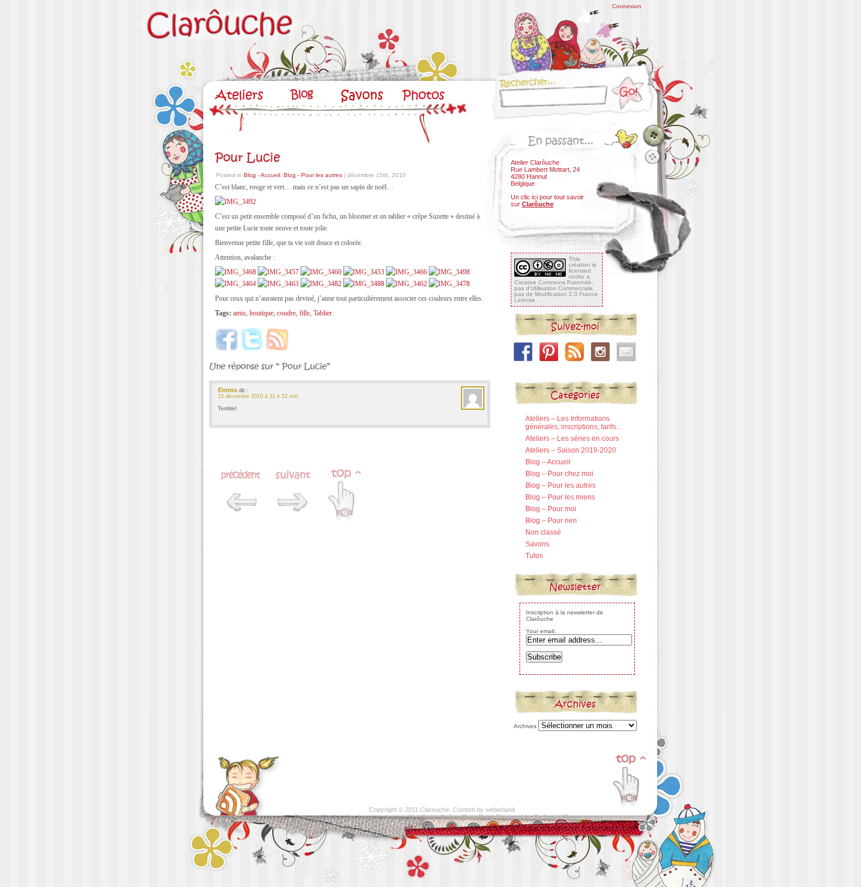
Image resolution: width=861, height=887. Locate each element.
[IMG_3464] (235, 284)
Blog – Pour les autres (560, 485)
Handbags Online (433, 816)
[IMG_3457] (278, 272)
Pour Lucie (247, 157)
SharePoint (477, 816)
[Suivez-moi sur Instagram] (600, 351)
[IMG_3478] (449, 284)
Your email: (541, 631)
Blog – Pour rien (551, 520)
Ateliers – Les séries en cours (572, 438)
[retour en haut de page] (628, 809)
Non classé (543, 532)
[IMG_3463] (278, 284)
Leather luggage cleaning (369, 816)
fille (304, 313)
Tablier (322, 313)
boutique (262, 313)
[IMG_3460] (320, 272)
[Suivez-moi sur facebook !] (523, 351)
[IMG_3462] (406, 284)
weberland (500, 809)
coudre (286, 313)
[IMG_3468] (235, 272)
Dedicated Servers (560, 816)
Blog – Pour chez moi (559, 474)
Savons (537, 544)
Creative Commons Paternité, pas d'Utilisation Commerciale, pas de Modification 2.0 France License (556, 291)
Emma (227, 389)
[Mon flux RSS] (574, 351)
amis (239, 313)
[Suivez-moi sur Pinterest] (548, 351)
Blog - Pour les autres (312, 175)
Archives (525, 726)
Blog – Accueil (547, 462)
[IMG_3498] (449, 272)
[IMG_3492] (235, 202)
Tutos (534, 556)
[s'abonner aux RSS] (248, 813)
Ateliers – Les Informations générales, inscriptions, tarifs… (574, 422)
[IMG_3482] (320, 284)
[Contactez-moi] (626, 351)
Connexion (626, 6)
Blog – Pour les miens (560, 497)
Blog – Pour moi (550, 509)
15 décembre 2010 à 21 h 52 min (258, 396)
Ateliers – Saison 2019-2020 (570, 450)
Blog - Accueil (262, 175)
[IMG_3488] (363, 284)
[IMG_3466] (406, 272)
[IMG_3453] (363, 272)
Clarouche (434, 809)
